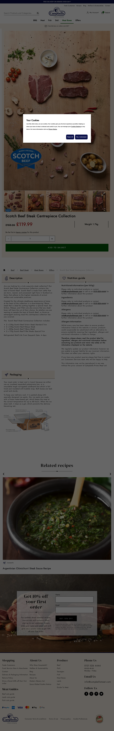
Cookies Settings (76, 126)
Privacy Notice (53, 129)
